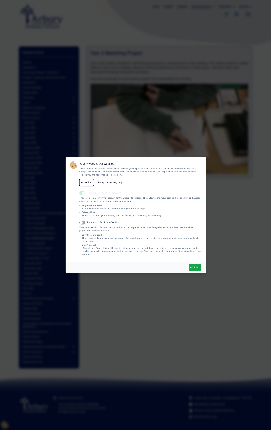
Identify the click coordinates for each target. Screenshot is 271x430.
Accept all (86, 182)
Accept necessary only (109, 182)
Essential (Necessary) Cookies (104, 193)
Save (196, 267)
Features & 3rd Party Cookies (103, 222)
